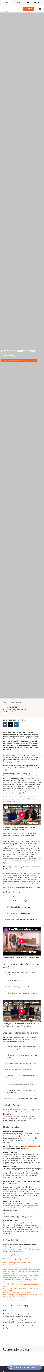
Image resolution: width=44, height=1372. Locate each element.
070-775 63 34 (8, 712)
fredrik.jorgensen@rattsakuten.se (15, 710)
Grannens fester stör (10, 1265)
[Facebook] (31, 2)
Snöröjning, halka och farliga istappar (16, 1297)
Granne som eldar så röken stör (14, 1299)
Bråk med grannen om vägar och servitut (17, 1292)
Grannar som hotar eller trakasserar (15, 1282)
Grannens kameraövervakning (13, 1267)
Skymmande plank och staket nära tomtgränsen (19, 1280)
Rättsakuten (11, 1116)
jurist (15, 1099)
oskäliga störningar (32, 755)
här (15, 1183)
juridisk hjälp (14, 993)
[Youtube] (27, 2)
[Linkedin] (35, 2)
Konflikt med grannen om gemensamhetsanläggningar (22, 1295)
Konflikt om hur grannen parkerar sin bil (17, 1263)
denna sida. (15, 838)
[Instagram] (38, 2)
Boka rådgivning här (12, 1255)
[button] (40, 9)
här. (10, 869)
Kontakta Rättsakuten (24, 768)
